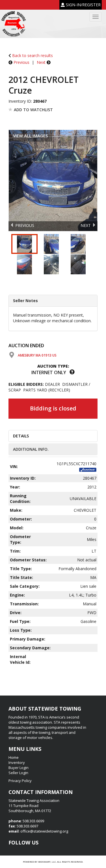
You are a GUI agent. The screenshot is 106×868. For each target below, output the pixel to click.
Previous (21, 62)
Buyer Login (18, 767)
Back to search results (32, 55)
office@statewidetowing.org (44, 831)
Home (13, 757)
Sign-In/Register (83, 4)
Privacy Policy (20, 780)
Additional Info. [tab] (31, 449)
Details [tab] (21, 436)
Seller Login (18, 772)
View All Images (30, 135)
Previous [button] (24, 225)
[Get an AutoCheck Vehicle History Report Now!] (87, 469)
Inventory (16, 762)
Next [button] (86, 225)
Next (41, 62)
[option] (53, 181)
